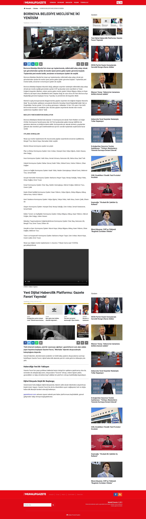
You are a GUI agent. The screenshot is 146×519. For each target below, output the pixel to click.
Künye (57, 494)
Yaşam (76, 2)
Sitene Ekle (80, 494)
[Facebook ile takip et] (116, 494)
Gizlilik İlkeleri (71, 494)
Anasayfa (51, 494)
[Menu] (121, 2)
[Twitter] (29, 64)
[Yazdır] (40, 64)
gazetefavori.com (30, 394)
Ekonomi (60, 2)
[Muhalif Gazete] (35, 2)
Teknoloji (84, 2)
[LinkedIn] (33, 64)
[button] (78, 64)
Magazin (69, 2)
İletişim (63, 494)
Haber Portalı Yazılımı (74, 515)
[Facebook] (25, 64)
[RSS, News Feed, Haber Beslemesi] (120, 494)
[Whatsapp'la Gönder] (36, 64)
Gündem (53, 2)
